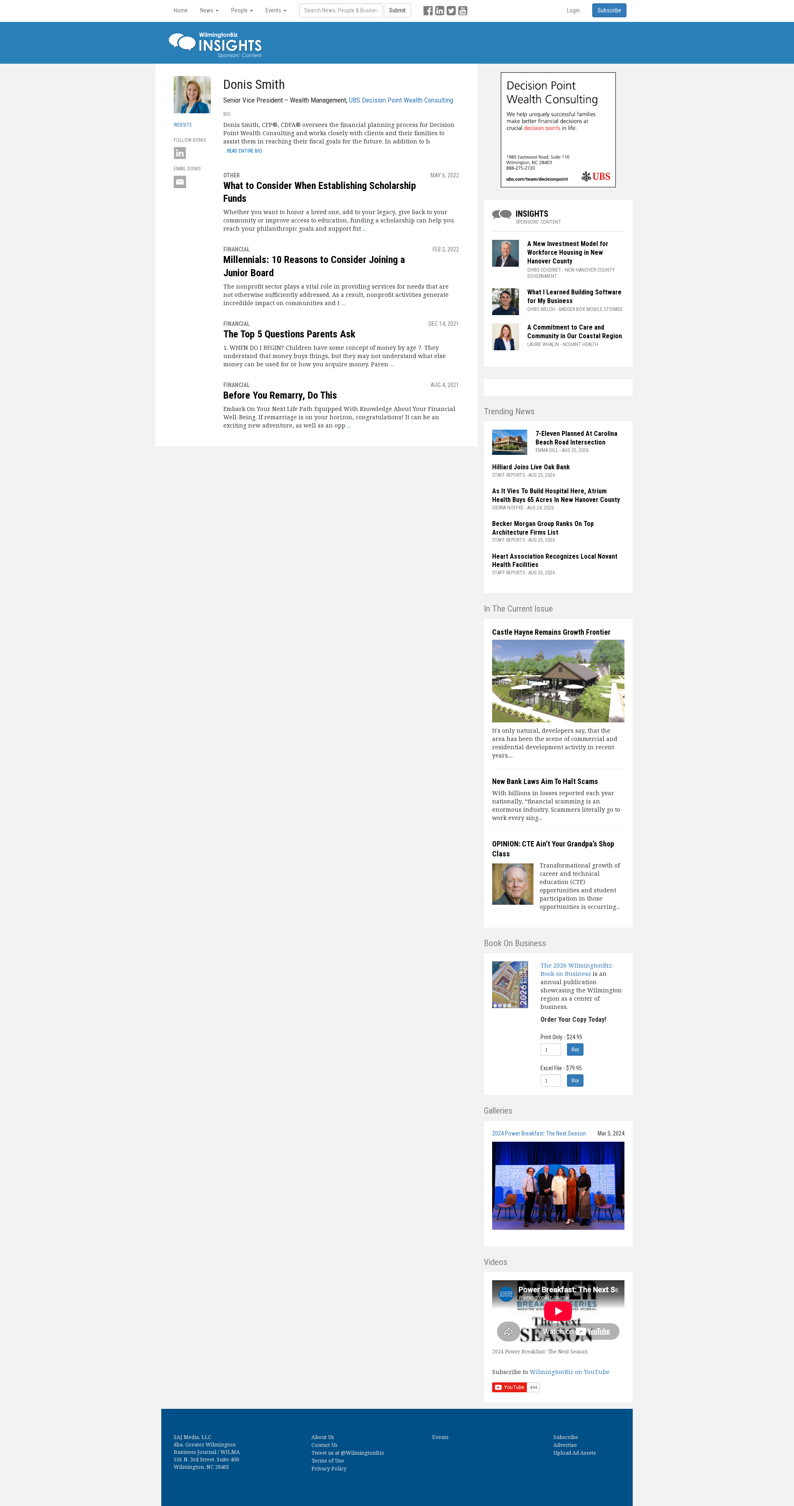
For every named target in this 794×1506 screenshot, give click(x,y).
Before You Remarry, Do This (280, 395)
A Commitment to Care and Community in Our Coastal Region (575, 331)
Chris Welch (541, 309)
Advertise (565, 1445)
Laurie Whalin (543, 344)
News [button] (207, 10)
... (364, 228)
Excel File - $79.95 (561, 1068)
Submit (397, 10)
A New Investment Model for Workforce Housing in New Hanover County (567, 252)
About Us (322, 1437)
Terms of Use (327, 1460)
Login (573, 10)
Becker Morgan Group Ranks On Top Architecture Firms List (543, 528)
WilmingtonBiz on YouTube (570, 1372)
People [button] (240, 10)
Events (440, 1437)
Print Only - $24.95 (561, 1037)
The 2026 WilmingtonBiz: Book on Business (576, 969)
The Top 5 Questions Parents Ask (289, 334)
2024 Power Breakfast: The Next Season (539, 1133)
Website (183, 125)
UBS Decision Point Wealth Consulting (401, 100)
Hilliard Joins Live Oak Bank (531, 467)
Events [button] (273, 10)
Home (181, 10)
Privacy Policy (329, 1468)
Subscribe (565, 1437)
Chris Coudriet (544, 270)
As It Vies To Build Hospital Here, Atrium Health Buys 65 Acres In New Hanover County (556, 495)
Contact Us (324, 1445)
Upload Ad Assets (574, 1452)
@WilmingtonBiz (362, 1452)
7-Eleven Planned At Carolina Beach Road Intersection (576, 438)
